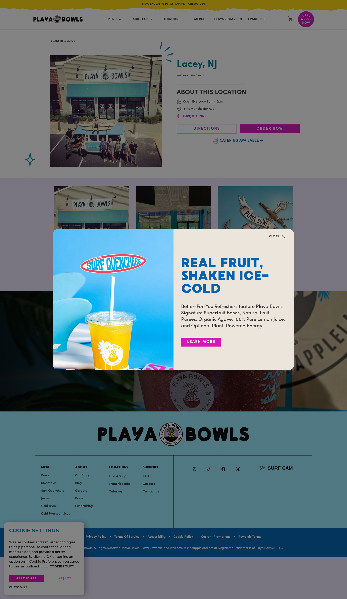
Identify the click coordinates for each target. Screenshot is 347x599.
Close (274, 236)
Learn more (201, 342)
